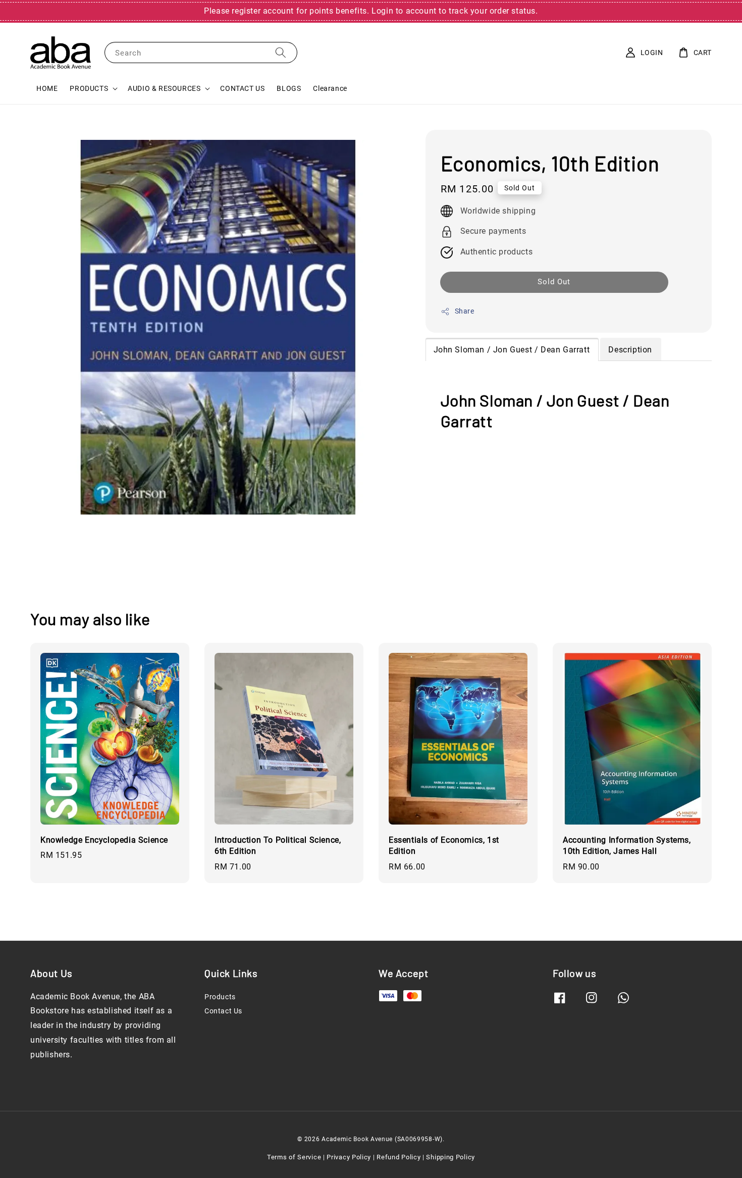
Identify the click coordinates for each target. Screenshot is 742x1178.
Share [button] (464, 311)
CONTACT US (242, 88)
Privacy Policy (349, 1157)
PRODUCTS (89, 88)
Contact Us (223, 1011)
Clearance (330, 88)
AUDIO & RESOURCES (164, 88)
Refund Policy (398, 1157)
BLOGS (289, 88)
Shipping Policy (450, 1157)
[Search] (280, 52)
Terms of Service (294, 1157)
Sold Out (554, 281)
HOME (47, 88)
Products (220, 997)
